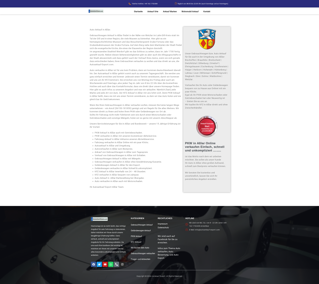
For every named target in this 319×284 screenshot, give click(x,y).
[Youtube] (105, 264)
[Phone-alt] (116, 264)
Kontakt (206, 11)
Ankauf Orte (152, 11)
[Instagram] (122, 264)
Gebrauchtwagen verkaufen (143, 253)
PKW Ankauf (136, 236)
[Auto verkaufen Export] (99, 219)
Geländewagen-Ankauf (141, 230)
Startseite (138, 11)
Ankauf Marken (170, 11)
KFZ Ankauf (136, 242)
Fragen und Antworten (140, 259)
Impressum (163, 224)
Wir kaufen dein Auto (140, 248)
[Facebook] (93, 264)
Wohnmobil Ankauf (190, 11)
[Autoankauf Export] (95, 11)
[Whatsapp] (110, 264)
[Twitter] (99, 264)
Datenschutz (163, 227)
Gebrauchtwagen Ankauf (142, 225)
